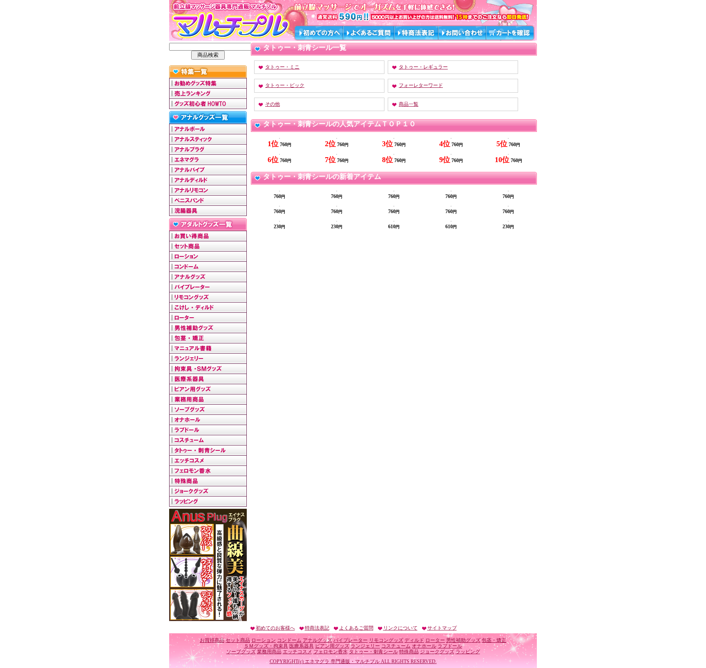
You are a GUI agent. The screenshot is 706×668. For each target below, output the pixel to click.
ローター (435, 640)
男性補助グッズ (463, 640)
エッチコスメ (297, 652)
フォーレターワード (421, 85)
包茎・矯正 (494, 640)
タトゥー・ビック (284, 85)
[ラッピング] (208, 503)
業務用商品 (269, 652)
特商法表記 (317, 628)
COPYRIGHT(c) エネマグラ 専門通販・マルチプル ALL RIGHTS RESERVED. (353, 661)
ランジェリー (365, 646)
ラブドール (450, 646)
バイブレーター (350, 640)
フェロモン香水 (330, 652)
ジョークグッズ (437, 652)
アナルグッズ (317, 640)
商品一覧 (408, 104)
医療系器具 (301, 646)
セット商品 (238, 640)
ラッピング (468, 652)
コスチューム (396, 646)
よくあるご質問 (356, 628)
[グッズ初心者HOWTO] (208, 106)
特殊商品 (409, 652)
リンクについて (400, 628)
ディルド (414, 640)
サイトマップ (442, 628)
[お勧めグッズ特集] (208, 85)
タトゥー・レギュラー (423, 67)
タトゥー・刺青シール (373, 652)
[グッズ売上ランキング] (208, 95)
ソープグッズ (241, 652)
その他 (272, 104)
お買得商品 (212, 640)
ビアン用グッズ (332, 646)
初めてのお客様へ (275, 628)
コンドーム (289, 640)
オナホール (424, 646)
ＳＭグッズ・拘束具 (266, 646)
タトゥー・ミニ (282, 67)
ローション (263, 640)
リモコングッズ (386, 640)
